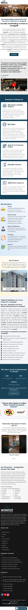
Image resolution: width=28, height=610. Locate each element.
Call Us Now (13, 389)
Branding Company (19, 605)
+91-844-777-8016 (7, 590)
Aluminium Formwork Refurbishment (12, 562)
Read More (14, 54)
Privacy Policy (5, 549)
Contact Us (5, 543)
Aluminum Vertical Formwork (9, 564)
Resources (4, 541)
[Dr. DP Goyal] (14, 85)
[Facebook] (2, 594)
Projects (4, 534)
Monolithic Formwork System (9, 566)
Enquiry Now (13, 393)
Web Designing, (22, 603)
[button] (2, 279)
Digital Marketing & (9, 605)
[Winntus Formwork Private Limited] (4, 2)
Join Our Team (6, 538)
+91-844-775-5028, (8, 584)
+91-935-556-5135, (7, 588)
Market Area (5, 547)
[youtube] (5, 594)
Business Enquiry (22, 608)
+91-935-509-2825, (8, 586)
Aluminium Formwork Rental (9, 557)
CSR (3, 536)
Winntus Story (5, 532)
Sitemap (4, 545)
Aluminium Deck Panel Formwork (11, 568)
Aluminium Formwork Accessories (11, 560)
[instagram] (8, 594)
